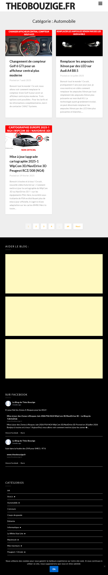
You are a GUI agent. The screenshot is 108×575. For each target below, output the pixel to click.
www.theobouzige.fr (16, 454)
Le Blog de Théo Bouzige (23, 402)
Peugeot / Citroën (15, 552)
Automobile (12, 502)
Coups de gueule (14, 515)
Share (23, 433)
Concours (11, 509)
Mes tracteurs (13, 546)
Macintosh (12, 539)
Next (78, 226)
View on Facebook (11, 433)
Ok (54, 569)
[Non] (104, 566)
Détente (11, 521)
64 (68, 226)
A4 (8, 490)
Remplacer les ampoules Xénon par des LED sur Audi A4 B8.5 (77, 66)
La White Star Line (15, 533)
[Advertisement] (54, 273)
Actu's (10, 496)
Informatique (13, 527)
